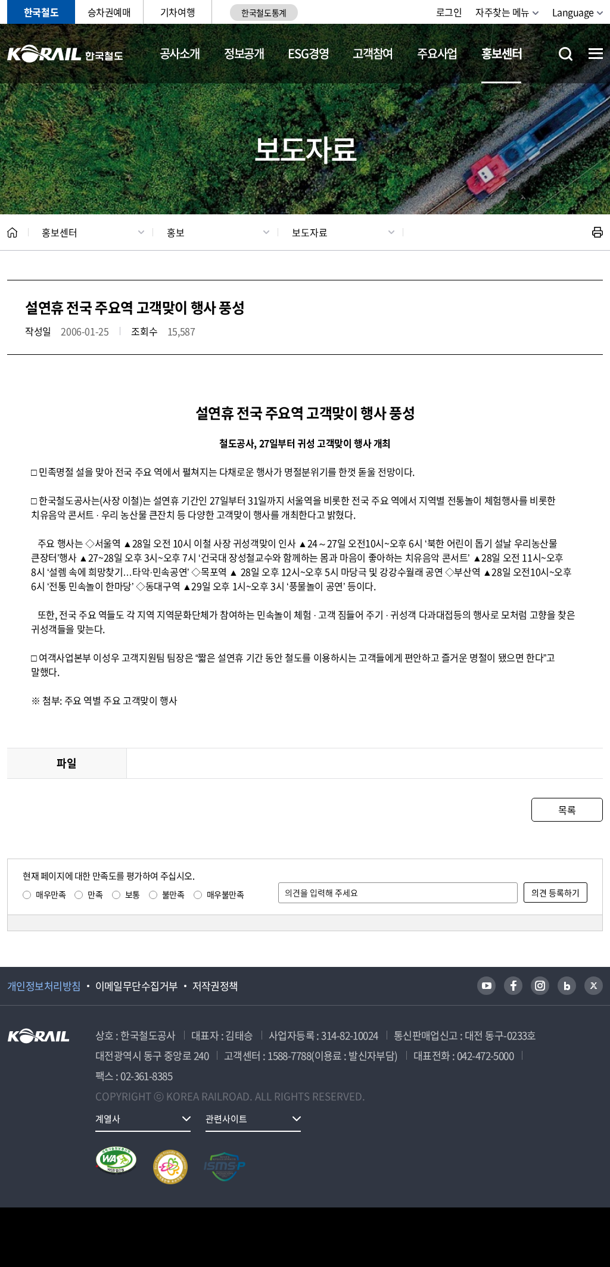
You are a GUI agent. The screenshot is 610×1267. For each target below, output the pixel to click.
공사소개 (180, 53)
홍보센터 (501, 53)
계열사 (107, 1118)
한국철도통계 (263, 12)
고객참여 (373, 53)
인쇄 (597, 232)
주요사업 (437, 53)
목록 (566, 810)
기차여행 (177, 12)
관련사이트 (226, 1118)
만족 (95, 894)
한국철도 (41, 12)
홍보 (176, 232)
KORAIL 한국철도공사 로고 (65, 54)
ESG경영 (308, 53)
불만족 (173, 894)
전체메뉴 (596, 53)
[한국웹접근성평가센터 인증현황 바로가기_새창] (116, 1167)
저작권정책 (215, 986)
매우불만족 (225, 894)
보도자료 (310, 232)
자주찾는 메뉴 (502, 12)
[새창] (486, 985)
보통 (132, 894)
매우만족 (51, 894)
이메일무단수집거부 (136, 986)
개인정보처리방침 (44, 986)
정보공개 (244, 53)
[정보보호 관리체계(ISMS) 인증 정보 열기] (224, 1167)
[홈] (12, 232)
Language (573, 12)
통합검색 (565, 54)
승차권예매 (109, 12)
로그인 (449, 12)
